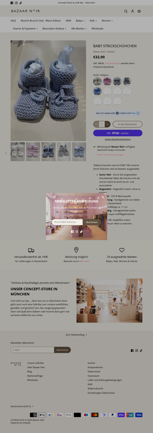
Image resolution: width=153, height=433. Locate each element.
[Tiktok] (81, 231)
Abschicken (92, 222)
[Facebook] (72, 231)
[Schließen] (103, 197)
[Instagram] (77, 231)
